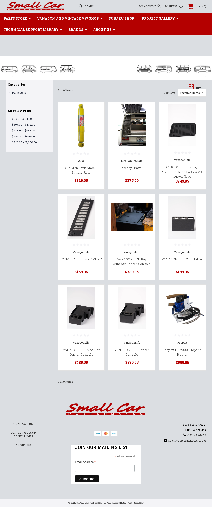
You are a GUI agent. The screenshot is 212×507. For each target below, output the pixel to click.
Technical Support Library (31, 29)
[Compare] (96, 130)
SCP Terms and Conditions (23, 434)
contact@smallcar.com (187, 441)
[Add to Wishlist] (96, 120)
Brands (76, 29)
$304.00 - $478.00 (23, 124)
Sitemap (139, 502)
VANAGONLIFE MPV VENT (81, 259)
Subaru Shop (121, 18)
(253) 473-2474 (196, 435)
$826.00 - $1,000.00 (24, 142)
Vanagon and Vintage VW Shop (68, 18)
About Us (102, 29)
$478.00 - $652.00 (23, 130)
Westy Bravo (132, 168)
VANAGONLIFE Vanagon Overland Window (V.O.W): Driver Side (182, 171)
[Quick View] (96, 110)
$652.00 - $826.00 (23, 136)
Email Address (85, 462)
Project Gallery (158, 18)
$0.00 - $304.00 (22, 119)
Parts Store (15, 18)
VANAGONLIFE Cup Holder (182, 259)
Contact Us (23, 424)
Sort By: (169, 93)
